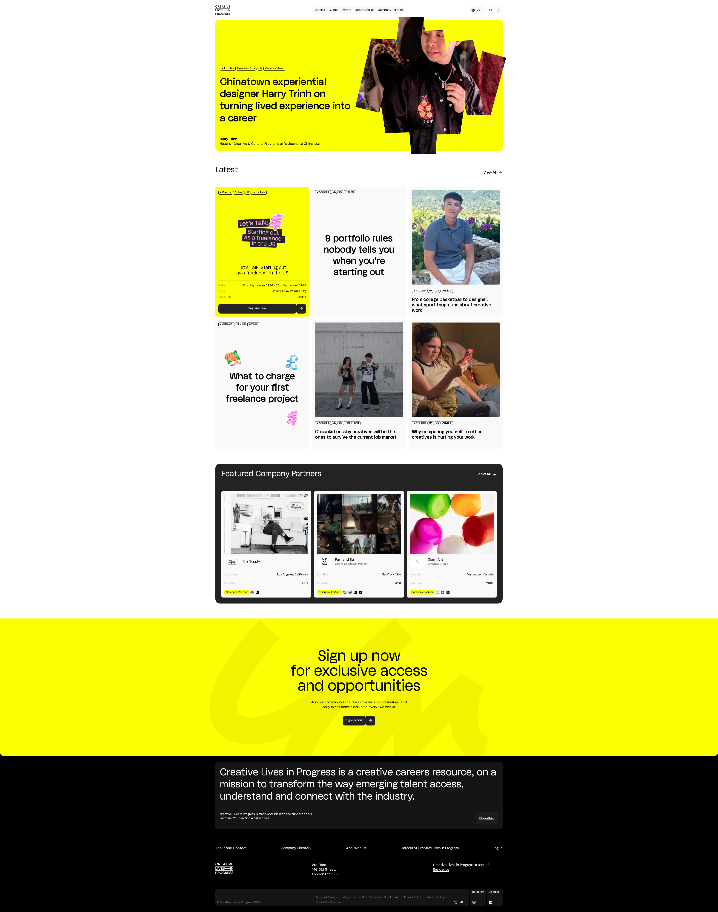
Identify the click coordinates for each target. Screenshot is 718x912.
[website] (252, 592)
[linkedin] (257, 592)
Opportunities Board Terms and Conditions (370, 897)
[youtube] (360, 592)
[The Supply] (266, 524)
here (267, 818)
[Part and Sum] (359, 524)
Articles (319, 10)
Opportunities (364, 10)
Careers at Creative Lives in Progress (430, 848)
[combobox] (477, 10)
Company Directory (296, 848)
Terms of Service (326, 897)
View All (490, 172)
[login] (499, 10)
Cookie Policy (435, 897)
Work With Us (356, 848)
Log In (498, 848)
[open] (490, 10)
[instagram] (350, 592)
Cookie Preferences (328, 902)
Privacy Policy (412, 897)
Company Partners (390, 10)
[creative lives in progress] (222, 10)
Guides (333, 10)
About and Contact (231, 848)
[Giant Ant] (452, 524)
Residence (441, 869)
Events (346, 10)
